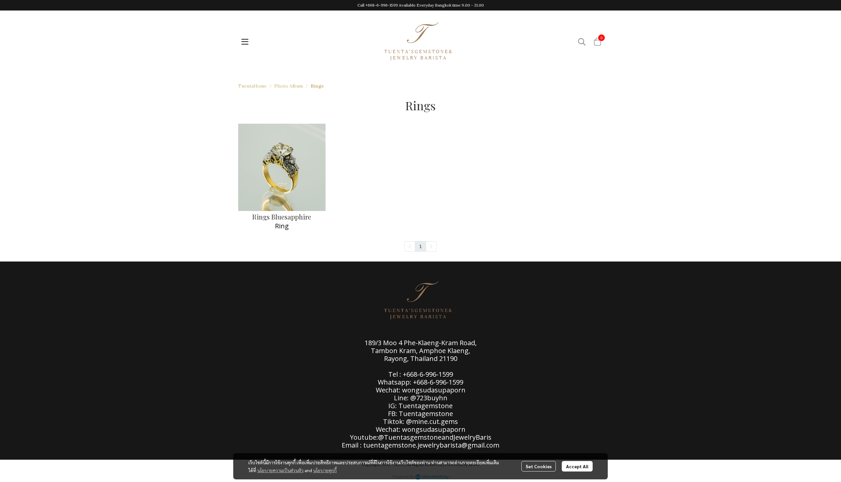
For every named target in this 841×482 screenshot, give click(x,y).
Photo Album (288, 86)
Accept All (577, 466)
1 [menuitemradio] (420, 246)
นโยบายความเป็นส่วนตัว (280, 470)
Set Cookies (539, 466)
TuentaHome (252, 86)
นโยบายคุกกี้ (325, 470)
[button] (581, 41)
